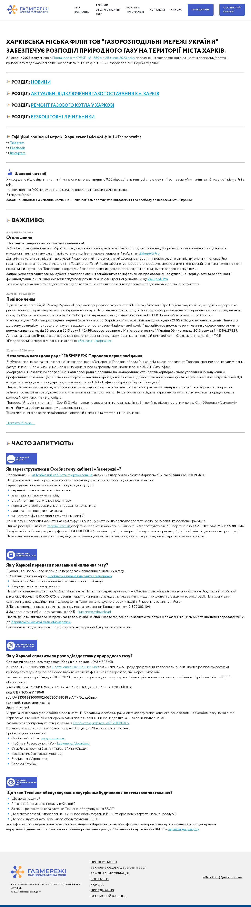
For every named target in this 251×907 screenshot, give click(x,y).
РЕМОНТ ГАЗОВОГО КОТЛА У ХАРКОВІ (72, 105)
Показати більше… (20, 423)
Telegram (17, 142)
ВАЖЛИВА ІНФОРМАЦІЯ (110, 873)
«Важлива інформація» (95, 340)
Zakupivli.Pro (158, 279)
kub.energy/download (94, 611)
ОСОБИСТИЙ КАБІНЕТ (232, 9)
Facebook (17, 148)
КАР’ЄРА (176, 10)
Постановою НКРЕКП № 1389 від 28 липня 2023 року (93, 57)
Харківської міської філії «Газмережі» (41, 622)
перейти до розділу (183, 829)
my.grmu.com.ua (58, 526)
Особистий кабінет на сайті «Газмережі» (79, 576)
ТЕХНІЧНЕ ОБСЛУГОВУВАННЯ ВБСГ (108, 10)
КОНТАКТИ (157, 10)
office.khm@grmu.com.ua (222, 877)
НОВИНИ (41, 82)
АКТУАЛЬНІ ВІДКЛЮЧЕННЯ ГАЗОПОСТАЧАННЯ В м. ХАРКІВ (95, 94)
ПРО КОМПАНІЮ (104, 862)
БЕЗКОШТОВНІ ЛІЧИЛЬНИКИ (63, 117)
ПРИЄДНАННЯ (201, 9)
